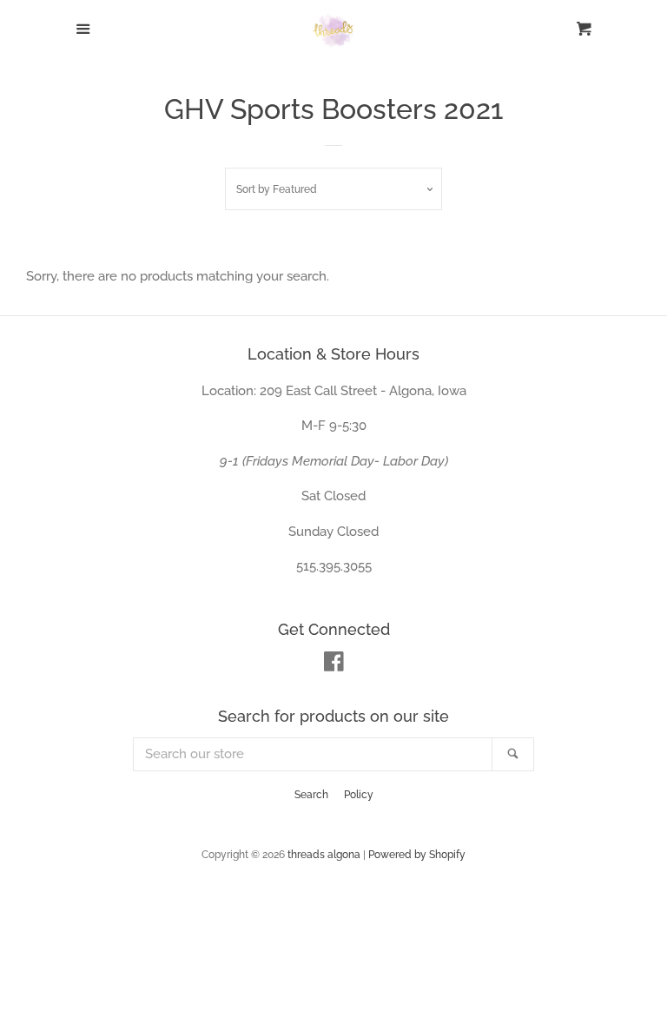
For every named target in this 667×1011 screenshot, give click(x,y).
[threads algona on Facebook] (334, 665)
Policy (358, 795)
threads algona (323, 855)
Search (311, 795)
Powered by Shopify (417, 855)
